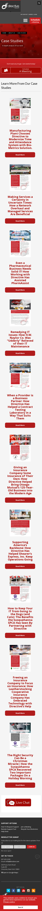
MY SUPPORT (24, 14)
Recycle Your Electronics (29, 829)
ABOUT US (12, 33)
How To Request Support (10, 827)
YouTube (23, 890)
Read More (20, 155)
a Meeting (35, 20)
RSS (33, 890)
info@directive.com (12, 861)
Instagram (28, 890)
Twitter (8, 890)
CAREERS (30, 14)
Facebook (13, 890)
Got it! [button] (20, 907)
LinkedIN (18, 890)
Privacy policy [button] (9, 902)
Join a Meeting (26, 827)
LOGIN (35, 14)
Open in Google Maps (10, 872)
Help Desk (4, 831)
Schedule (25, 69)
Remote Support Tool (8, 829)
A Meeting (25, 71)
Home (4, 33)
